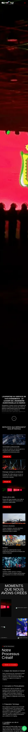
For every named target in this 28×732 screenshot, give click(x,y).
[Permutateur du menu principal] (25, 3)
